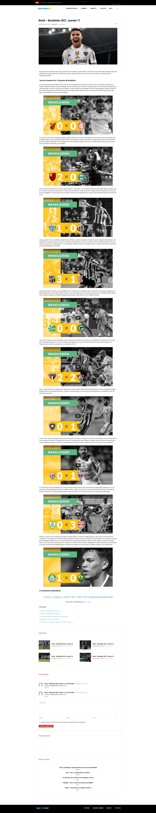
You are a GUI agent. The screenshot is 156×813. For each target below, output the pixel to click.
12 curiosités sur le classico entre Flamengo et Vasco (78, 777)
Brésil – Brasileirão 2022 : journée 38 (62, 644)
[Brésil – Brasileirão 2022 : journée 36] (44, 657)
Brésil (77, 779)
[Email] (51, 744)
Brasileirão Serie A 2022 (44, 24)
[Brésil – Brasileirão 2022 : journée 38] (44, 644)
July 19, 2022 (87, 602)
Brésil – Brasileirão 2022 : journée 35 (103, 656)
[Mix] (55, 744)
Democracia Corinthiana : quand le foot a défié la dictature (57, 622)
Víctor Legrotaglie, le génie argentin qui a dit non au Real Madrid (78, 767)
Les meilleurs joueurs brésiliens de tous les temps (54, 616)
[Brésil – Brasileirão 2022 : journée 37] (85, 644)
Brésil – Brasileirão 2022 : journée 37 (103, 644)
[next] (75, 3)
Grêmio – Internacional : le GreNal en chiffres (78, 788)
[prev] (72, 3)
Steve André (54, 24)
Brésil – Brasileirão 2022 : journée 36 (62, 656)
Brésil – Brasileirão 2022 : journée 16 (50, 611)
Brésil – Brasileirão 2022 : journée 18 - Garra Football (59, 683)
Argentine (77, 769)
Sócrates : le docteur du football (50, 619)
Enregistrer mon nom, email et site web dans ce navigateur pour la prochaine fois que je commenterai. (63, 722)
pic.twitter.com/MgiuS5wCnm (92, 597)
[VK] (59, 744)
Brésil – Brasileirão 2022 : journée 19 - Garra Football (59, 692)
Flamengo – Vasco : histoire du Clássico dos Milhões (51, 2)
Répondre (46, 687)
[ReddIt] (47, 744)
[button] (117, 8)
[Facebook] (81, 2)
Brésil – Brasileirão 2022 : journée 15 (50, 613)
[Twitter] (86, 2)
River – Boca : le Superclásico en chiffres (78, 772)
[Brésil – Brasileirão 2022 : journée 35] (85, 657)
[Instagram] (84, 2)
